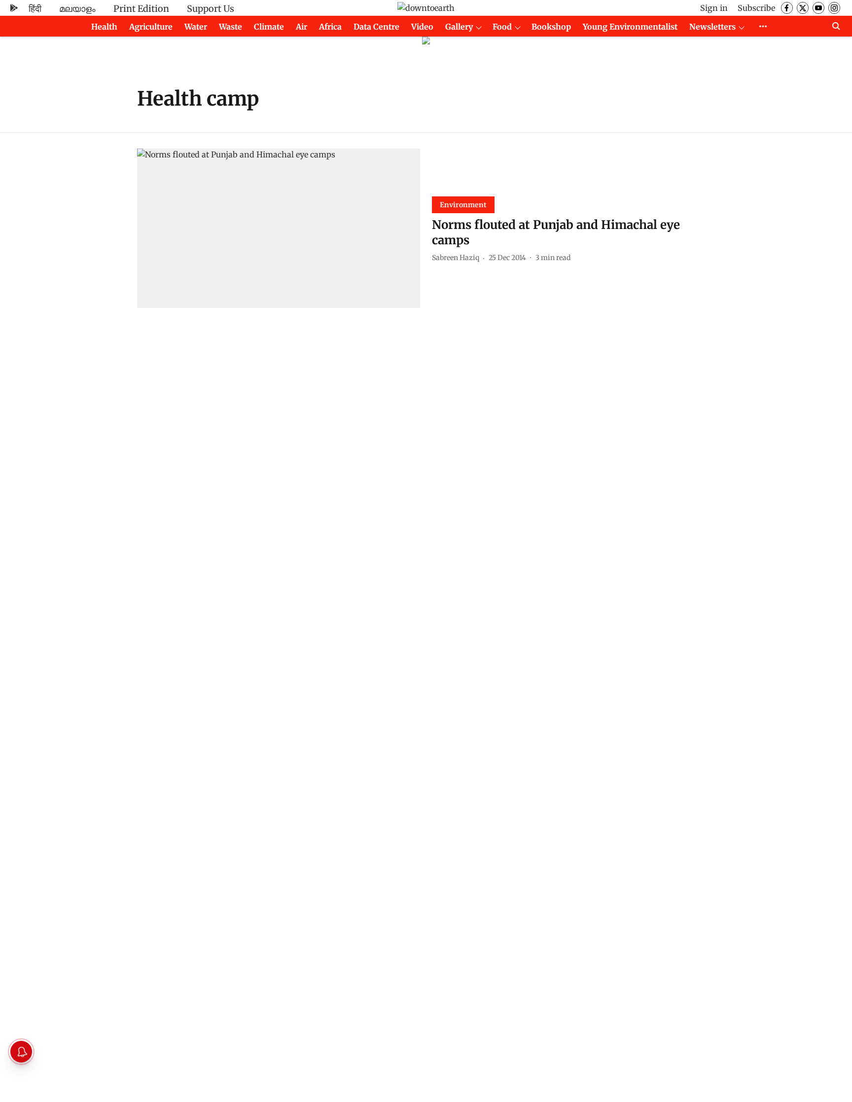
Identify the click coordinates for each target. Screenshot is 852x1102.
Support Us (210, 8)
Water (195, 27)
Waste (230, 27)
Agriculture (151, 27)
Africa (330, 27)
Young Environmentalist (630, 27)
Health (104, 27)
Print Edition (141, 8)
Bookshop (551, 27)
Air (301, 27)
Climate (269, 27)
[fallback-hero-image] (278, 228)
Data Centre (376, 27)
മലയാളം (77, 8)
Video (422, 27)
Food (502, 27)
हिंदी (35, 8)
